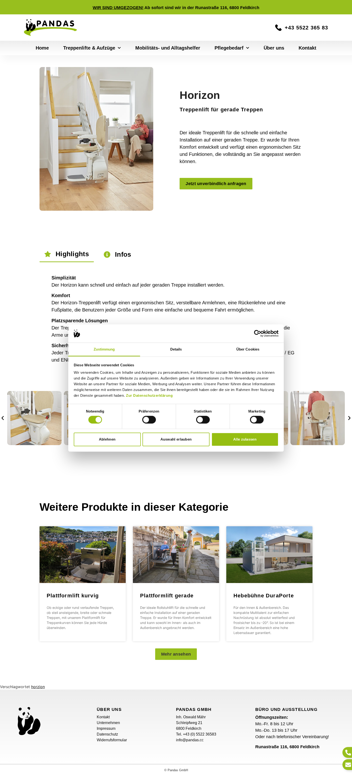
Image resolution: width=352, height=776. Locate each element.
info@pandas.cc (190, 740)
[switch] (149, 419)
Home (42, 48)
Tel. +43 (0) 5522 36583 (196, 734)
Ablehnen (107, 439)
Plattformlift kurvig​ (73, 596)
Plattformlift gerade (166, 596)
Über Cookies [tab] (247, 349)
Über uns (274, 48)
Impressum (106, 728)
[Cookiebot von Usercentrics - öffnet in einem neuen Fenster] (257, 333)
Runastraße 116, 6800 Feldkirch (287, 746)
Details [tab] (176, 349)
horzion (38, 686)
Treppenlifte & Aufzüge (89, 48)
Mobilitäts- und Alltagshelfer (167, 48)
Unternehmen (108, 723)
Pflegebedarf (229, 48)
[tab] (67, 254)
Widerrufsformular (112, 740)
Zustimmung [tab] (104, 349)
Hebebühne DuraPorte (263, 596)
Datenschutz (107, 734)
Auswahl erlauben (176, 439)
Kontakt (307, 48)
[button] (2, 418)
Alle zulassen (244, 439)
